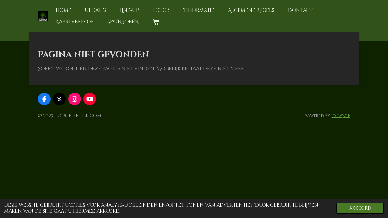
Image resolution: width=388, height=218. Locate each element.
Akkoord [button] (360, 208)
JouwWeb (340, 116)
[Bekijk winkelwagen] (155, 22)
